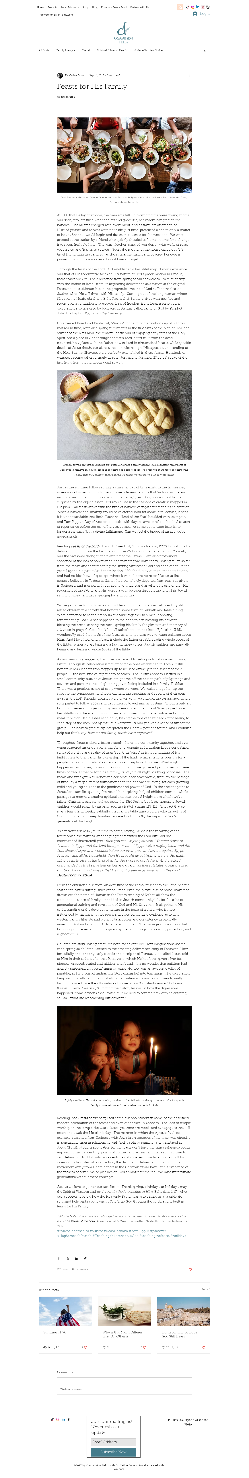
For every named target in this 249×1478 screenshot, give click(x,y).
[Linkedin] (198, 7)
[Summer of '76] (65, 1311)
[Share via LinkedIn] (76, 1258)
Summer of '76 (54, 1332)
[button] (208, 7)
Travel (86, 50)
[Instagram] (193, 7)
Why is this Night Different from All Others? (123, 1334)
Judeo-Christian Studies (148, 50)
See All (206, 1290)
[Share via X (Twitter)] (67, 1258)
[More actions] (190, 75)
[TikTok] (188, 7)
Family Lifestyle (65, 50)
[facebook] (69, 1419)
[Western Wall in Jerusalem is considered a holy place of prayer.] (183, 1311)
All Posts (44, 50)
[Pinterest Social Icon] (203, 7)
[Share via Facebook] (59, 1258)
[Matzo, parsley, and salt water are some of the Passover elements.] (124, 1311)
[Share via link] (85, 1258)
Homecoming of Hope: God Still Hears (180, 1334)
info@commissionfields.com (56, 14)
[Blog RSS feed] (180, 7)
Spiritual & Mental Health (112, 50)
